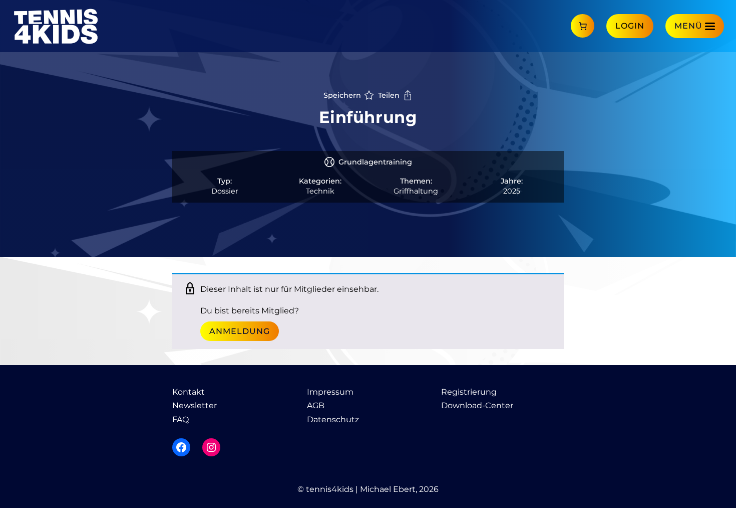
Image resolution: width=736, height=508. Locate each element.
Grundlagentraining (375, 161)
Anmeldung (239, 331)
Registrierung (469, 392)
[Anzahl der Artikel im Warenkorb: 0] (582, 26)
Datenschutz (333, 419)
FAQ (180, 419)
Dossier (224, 191)
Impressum (330, 392)
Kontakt (188, 392)
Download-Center (477, 405)
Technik (320, 191)
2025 (511, 191)
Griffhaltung (416, 191)
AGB (315, 405)
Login (629, 26)
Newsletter (194, 405)
